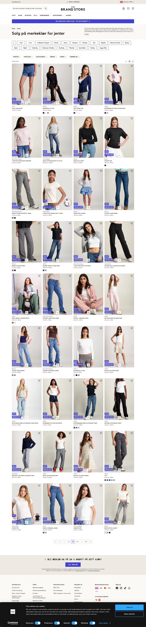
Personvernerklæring (39, 590)
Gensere (75, 43)
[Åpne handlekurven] (133, 8)
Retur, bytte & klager (18, 593)
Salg (13, 28)
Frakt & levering (17, 590)
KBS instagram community (62, 593)
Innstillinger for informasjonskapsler (39, 597)
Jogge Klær (103, 48)
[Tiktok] (125, 588)
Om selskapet (57, 590)
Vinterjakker (78, 593)
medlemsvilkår (80, 570)
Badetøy (61, 48)
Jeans (65, 43)
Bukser (127, 43)
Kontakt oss (15, 587)
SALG (35, 15)
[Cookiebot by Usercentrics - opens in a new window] (13, 623)
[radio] (126, 61)
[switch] (57, 623)
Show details (103, 623)
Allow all (129, 607)
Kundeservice (16, 2)
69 (86, 541)
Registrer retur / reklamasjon (17, 597)
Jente (19, 28)
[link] (73, 8)
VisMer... (86, 34)
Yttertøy (84, 43)
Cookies (35, 593)
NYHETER (28, 15)
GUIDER (68, 15)
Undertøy (35, 48)
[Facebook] (117, 588)
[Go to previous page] (55, 541)
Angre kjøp (15, 600)
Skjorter (103, 43)
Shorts (56, 43)
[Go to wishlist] (128, 8)
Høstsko (76, 590)
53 (77, 541)
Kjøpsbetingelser (38, 587)
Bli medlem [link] (73, 564)
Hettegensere (78, 602)
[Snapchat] (129, 588)
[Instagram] (121, 588)
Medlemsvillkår (38, 600)
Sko (94, 43)
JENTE (20, 15)
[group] (129, 61)
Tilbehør (71, 48)
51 (68, 541)
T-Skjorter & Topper (43, 43)
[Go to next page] (90, 541)
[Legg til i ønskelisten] (39, 66)
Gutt (21, 43)
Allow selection (129, 614)
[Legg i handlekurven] (26, 102)
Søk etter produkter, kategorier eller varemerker (27, 8)
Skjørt (25, 48)
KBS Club (56, 587)
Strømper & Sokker (48, 48)
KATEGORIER (57, 15)
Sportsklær (82, 48)
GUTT (14, 15)
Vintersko (77, 596)
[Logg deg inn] (123, 9)
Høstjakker (77, 587)
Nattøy (92, 48)
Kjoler (16, 48)
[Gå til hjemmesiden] (73, 8)
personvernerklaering (94, 570)
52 (73, 541)
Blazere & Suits (115, 43)
